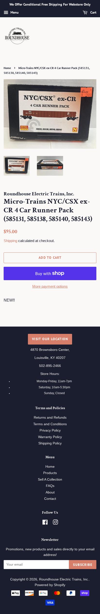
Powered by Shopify (50, 585)
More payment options (50, 286)
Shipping (10, 241)
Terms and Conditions (50, 424)
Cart (92, 12)
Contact (50, 499)
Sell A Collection (50, 479)
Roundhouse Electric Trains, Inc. (64, 579)
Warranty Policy (50, 437)
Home (7, 68)
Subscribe (82, 564)
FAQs (50, 486)
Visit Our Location (50, 339)
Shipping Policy (50, 443)
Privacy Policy (50, 430)
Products (50, 473)
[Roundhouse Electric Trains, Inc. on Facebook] (45, 523)
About (50, 492)
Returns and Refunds (50, 417)
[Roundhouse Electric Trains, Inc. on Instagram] (55, 523)
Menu (14, 12)
